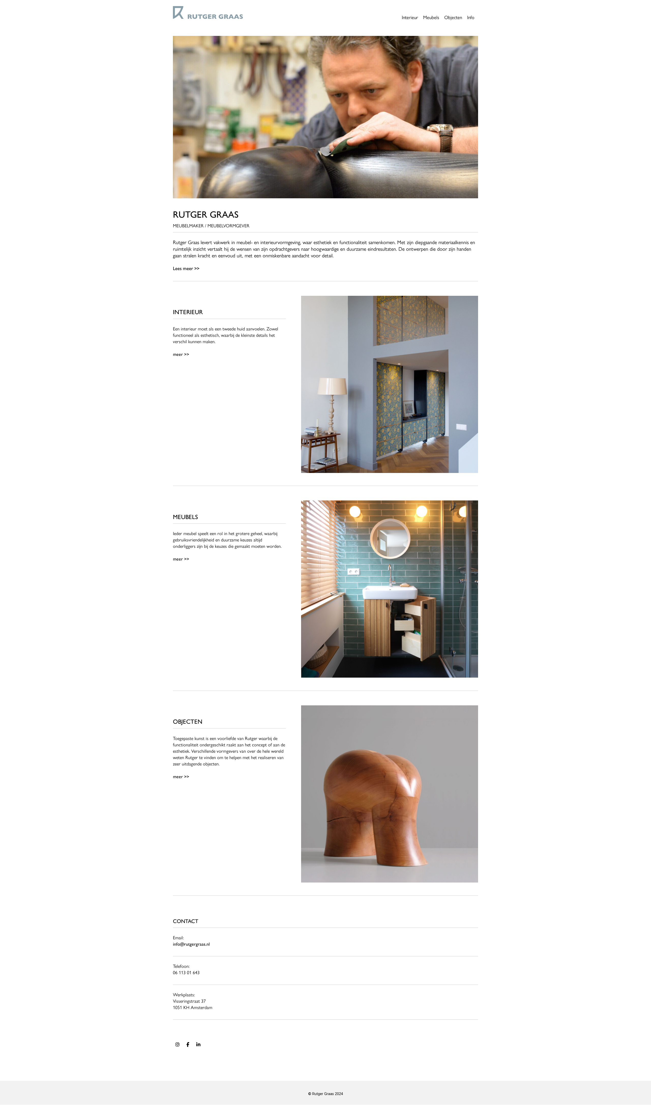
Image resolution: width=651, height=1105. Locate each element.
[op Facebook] (188, 1045)
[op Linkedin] (198, 1045)
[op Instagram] (177, 1045)
